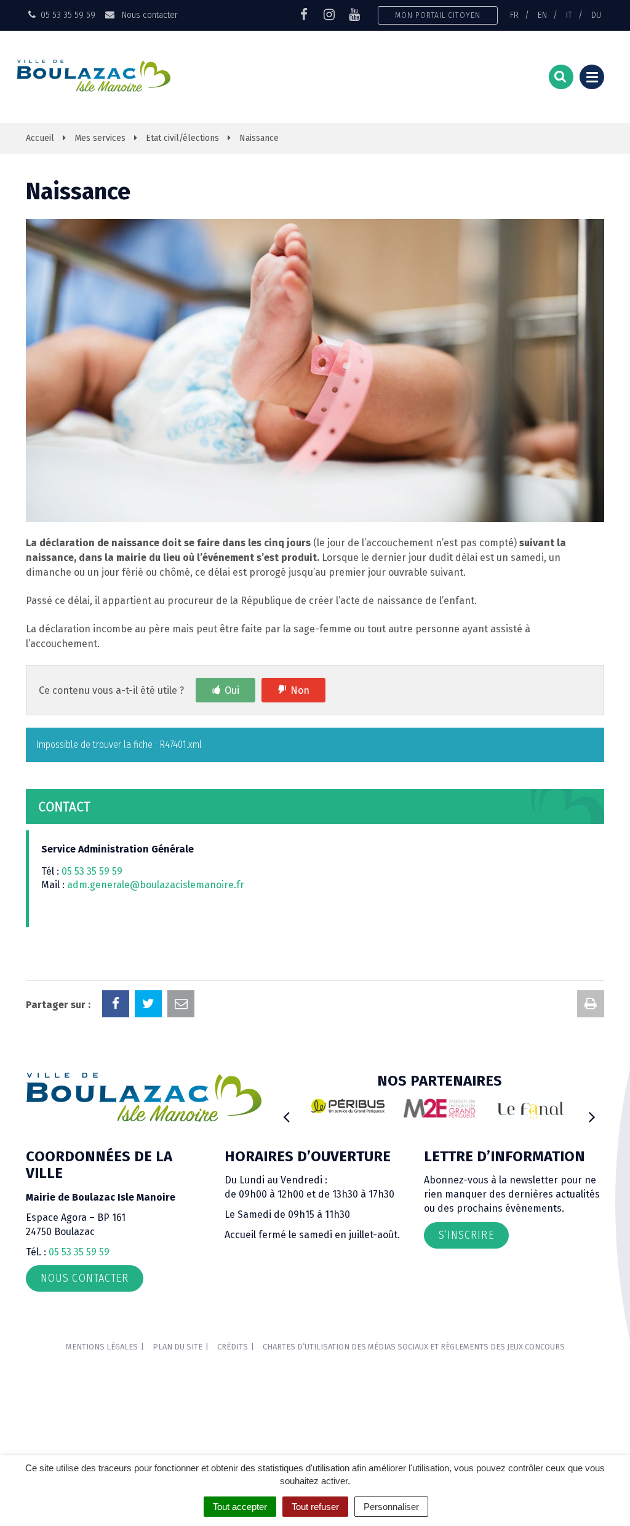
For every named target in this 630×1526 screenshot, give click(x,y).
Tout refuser (315, 1506)
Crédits (232, 1346)
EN (542, 14)
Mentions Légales (102, 1346)
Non (299, 690)
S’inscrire (466, 1235)
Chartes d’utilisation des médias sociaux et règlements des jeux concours (414, 1346)
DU (596, 14)
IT (569, 14)
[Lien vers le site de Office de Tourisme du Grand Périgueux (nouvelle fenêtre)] (530, 1111)
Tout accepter (240, 1506)
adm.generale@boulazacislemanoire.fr (155, 885)
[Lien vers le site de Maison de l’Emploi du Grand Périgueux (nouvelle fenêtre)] (439, 1108)
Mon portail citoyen (437, 15)
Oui (232, 690)
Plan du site (177, 1346)
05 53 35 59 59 (92, 871)
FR (514, 14)
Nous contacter (148, 14)
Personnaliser (391, 1506)
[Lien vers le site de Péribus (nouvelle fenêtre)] (348, 1106)
